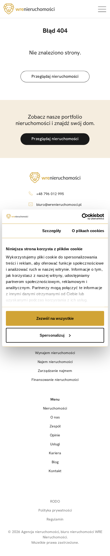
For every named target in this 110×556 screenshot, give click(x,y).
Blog (55, 462)
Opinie (55, 435)
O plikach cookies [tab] (88, 231)
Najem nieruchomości (55, 361)
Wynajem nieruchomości (55, 352)
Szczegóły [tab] (51, 231)
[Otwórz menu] (102, 9)
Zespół (55, 426)
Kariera (55, 453)
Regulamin (55, 519)
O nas (55, 417)
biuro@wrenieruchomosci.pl (59, 204)
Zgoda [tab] (18, 231)
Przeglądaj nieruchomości (55, 76)
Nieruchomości (55, 408)
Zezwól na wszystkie (55, 318)
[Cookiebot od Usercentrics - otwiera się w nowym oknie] (81, 216)
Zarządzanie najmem (55, 370)
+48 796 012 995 (50, 193)
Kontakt (55, 471)
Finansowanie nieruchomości (55, 379)
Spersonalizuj (52, 335)
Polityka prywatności (55, 510)
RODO (55, 501)
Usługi (55, 444)
